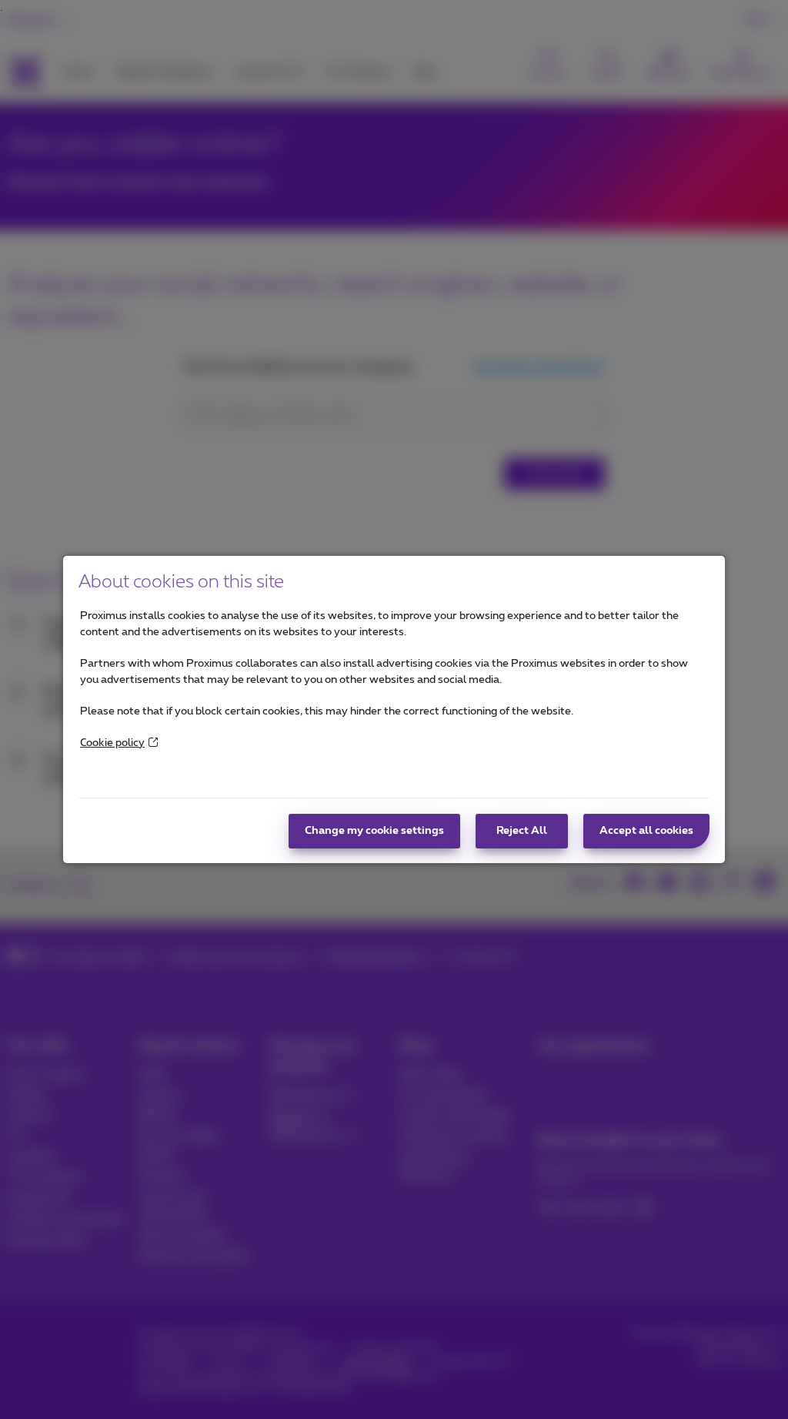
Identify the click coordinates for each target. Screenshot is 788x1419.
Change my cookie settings (374, 830)
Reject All (521, 830)
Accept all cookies (646, 830)
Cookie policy (112, 743)
